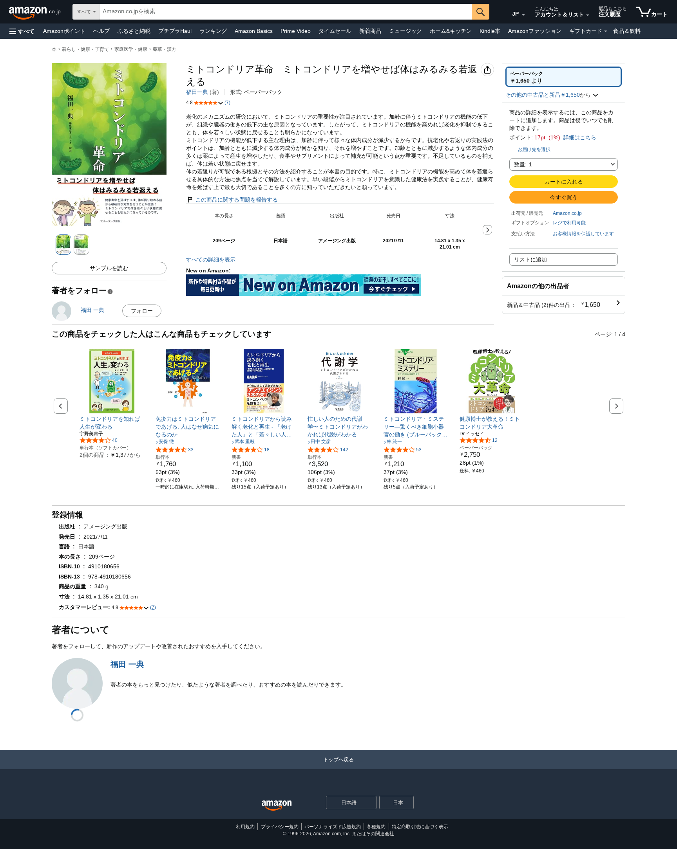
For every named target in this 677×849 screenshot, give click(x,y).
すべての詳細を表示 (210, 259)
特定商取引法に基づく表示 (420, 826)
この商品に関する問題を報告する (236, 199)
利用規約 (245, 826)
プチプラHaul (175, 31)
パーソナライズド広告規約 (332, 826)
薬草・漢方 (164, 49)
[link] (112, 423)
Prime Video (296, 31)
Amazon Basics (254, 31)
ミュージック (405, 31)
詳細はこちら (579, 137)
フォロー (142, 311)
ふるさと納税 (134, 31)
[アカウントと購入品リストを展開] (587, 15)
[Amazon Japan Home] (276, 806)
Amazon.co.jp (567, 213)
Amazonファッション (534, 31)
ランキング (213, 31)
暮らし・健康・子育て (85, 49)
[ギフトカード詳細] (605, 31)
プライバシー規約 (280, 826)
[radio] (563, 77)
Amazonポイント (64, 31)
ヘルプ (101, 31)
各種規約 (376, 826)
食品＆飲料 (627, 31)
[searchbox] (286, 11)
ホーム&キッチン (451, 31)
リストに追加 (530, 259)
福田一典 (197, 92)
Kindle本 (490, 31)
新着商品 (370, 31)
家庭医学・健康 (130, 49)
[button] (22, 31)
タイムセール (335, 31)
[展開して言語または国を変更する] (523, 15)
